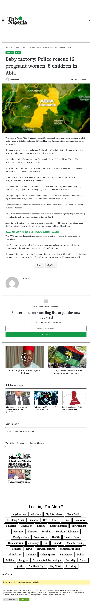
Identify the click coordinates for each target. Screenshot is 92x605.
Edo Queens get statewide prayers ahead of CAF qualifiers (16, 409)
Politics (10, 560)
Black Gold (73, 514)
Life (45, 543)
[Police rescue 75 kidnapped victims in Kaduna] (46, 398)
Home (9, 47)
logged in (18, 431)
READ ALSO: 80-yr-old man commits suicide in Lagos (32, 231)
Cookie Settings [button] (10, 599)
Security (70, 560)
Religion (23, 560)
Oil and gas (14, 554)
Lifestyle (57, 543)
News (18, 53)
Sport (83, 560)
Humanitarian (16, 543)
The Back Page (36, 566)
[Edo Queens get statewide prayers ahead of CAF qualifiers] (18, 398)
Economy (80, 520)
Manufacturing (75, 543)
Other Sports (47, 554)
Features (18, 531)
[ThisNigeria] (17, 20)
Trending (71, 566)
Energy (41, 525)
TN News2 (13, 79)
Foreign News (21, 537)
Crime (66, 520)
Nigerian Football (70, 548)
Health (56, 537)
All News (17, 47)
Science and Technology (47, 560)
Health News (71, 537)
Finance (32, 531)
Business (33, 520)
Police (80, 554)
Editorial (11, 525)
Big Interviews (54, 514)
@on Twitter (7, 574)
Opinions (31, 554)
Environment (79, 525)
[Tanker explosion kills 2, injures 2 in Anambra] (74, 398)
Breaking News (15, 520)
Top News (55, 566)
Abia (40, 265)
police (52, 265)
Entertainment (58, 525)
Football (46, 531)
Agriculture (19, 514)
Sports (19, 566)
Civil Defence (50, 520)
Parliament (66, 554)
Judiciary (33, 543)
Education (26, 525)
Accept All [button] (24, 599)
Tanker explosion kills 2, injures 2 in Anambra (72, 408)
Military (16, 548)
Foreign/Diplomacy (67, 531)
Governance (40, 537)
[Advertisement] (57, 18)
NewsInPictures (46, 548)
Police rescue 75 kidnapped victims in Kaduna (45, 408)
